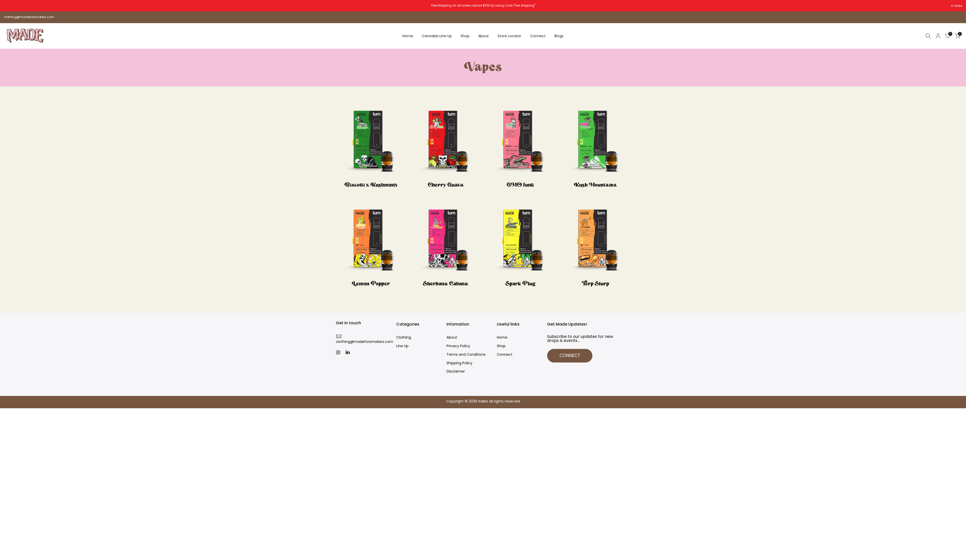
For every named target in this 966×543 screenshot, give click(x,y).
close (10, 5)
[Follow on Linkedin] (347, 352)
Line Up (402, 346)
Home (408, 35)
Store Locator (509, 35)
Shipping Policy (459, 363)
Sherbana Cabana (445, 284)
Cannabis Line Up (437, 35)
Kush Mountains (595, 185)
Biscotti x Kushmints (370, 185)
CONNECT (569, 355)
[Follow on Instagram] (338, 352)
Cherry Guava (446, 185)
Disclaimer (456, 371)
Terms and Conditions (466, 354)
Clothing (403, 337)
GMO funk (520, 185)
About (483, 35)
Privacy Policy (458, 346)
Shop (465, 35)
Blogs (559, 35)
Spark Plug (520, 284)
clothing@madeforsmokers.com (29, 17)
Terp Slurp (595, 284)
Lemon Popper (371, 284)
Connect (538, 35)
